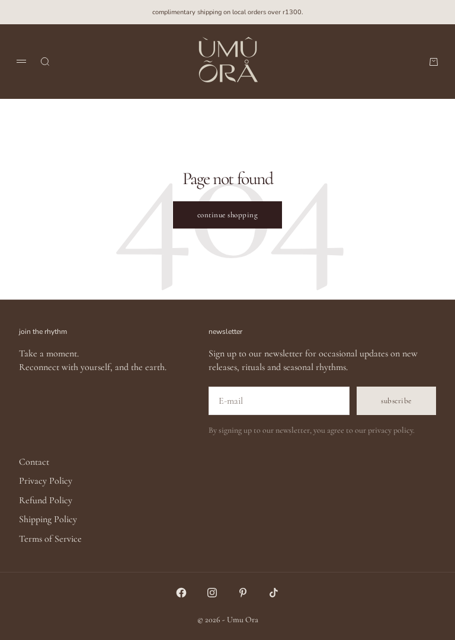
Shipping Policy (48, 519)
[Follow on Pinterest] (243, 593)
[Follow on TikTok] (274, 593)
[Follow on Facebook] (181, 593)
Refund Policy (45, 500)
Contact (34, 462)
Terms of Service (50, 539)
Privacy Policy (45, 481)
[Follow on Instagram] (212, 593)
